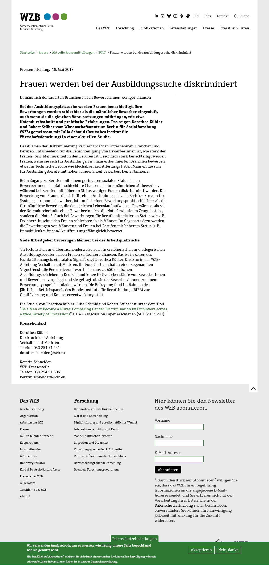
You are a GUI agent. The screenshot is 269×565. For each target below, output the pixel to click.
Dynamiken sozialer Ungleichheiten (98, 409)
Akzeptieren (201, 549)
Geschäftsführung (32, 409)
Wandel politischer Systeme (93, 436)
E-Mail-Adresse (168, 452)
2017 (102, 52)
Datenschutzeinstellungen (134, 538)
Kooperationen (30, 443)
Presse (43, 52)
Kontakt (222, 16)
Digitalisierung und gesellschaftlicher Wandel (105, 423)
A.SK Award (28, 483)
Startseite (27, 52)
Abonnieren (168, 469)
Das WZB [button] (104, 29)
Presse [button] (210, 29)
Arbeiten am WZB (31, 423)
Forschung (86, 400)
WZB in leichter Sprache (36, 436)
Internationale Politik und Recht (96, 429)
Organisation (29, 416)
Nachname (164, 436)
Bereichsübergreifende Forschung (97, 463)
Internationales (30, 449)
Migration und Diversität (91, 443)
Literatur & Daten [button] (235, 29)
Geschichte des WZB (33, 490)
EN (197, 16)
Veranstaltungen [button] (184, 29)
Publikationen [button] (152, 29)
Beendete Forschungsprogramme (96, 470)
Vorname (162, 420)
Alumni (25, 496)
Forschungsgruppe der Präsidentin (98, 449)
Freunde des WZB (31, 476)
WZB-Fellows (28, 456)
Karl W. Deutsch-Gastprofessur (40, 470)
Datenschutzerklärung (174, 505)
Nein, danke (228, 549)
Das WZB (29, 400)
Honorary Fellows (32, 463)
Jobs (207, 16)
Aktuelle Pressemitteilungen (73, 52)
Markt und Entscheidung (91, 416)
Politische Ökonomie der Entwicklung (100, 456)
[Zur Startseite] (37, 21)
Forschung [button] (126, 29)
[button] (249, 53)
